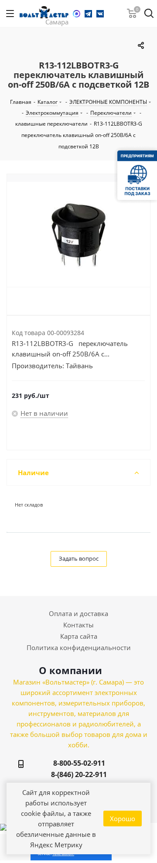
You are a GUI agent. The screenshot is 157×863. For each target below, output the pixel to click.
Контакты (78, 624)
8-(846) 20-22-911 (79, 774)
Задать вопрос (79, 558)
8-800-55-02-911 (79, 763)
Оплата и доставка (78, 613)
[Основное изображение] (78, 234)
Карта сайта (78, 636)
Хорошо (122, 818)
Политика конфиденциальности (79, 647)
